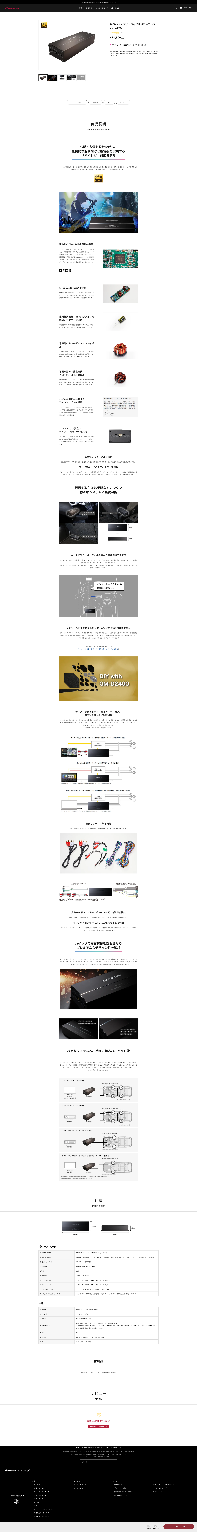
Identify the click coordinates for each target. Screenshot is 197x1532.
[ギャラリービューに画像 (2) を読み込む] (52, 78)
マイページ (157, 1492)
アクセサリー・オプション (43, 1509)
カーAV (36, 1502)
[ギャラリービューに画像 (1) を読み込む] (43, 78)
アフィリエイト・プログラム (163, 1485)
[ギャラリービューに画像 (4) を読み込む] (71, 78)
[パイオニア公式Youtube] (28, 1470)
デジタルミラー (39, 1495)
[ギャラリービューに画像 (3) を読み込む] (62, 78)
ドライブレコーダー (41, 1492)
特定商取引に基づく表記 (122, 1492)
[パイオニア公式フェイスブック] (20, 1470)
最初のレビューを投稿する (98, 1426)
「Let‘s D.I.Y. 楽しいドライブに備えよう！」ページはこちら (97, 649)
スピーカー (38, 1499)
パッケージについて (77, 102)
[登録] (114, 1461)
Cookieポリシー (120, 1495)
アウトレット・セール (41, 1516)
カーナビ (37, 1485)
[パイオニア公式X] (24, 1470)
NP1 (35, 1506)
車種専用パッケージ (41, 1513)
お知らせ (76, 1481)
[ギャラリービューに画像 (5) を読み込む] (81, 78)
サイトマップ (157, 1481)
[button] (80, 8)
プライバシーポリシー (109, 1454)
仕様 (109, 102)
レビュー (122, 102)
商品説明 (95, 102)
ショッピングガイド (79, 1485)
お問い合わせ (77, 1488)
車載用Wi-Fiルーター (41, 1488)
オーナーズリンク (159, 1488)
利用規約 (99, 1454)
